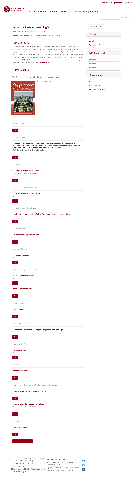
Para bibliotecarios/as (97, 89)
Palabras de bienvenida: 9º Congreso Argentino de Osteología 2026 (39, 330)
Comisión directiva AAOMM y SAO (26, 194)
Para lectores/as (95, 82)
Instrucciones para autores (88, 11)
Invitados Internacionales (23, 276)
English (91, 41)
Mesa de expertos (19, 371)
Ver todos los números (22, 441)
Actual (105, 2)
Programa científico (20, 350)
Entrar (128, 2)
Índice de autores (19, 427)
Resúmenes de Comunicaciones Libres (28, 404)
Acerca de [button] (66, 11)
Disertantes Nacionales (22, 289)
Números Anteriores (48, 11)
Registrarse (116, 2)
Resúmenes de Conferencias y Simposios (29, 391)
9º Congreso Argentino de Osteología (27, 170)
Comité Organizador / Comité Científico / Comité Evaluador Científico (41, 214)
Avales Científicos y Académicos (25, 235)
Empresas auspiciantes (21, 255)
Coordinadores (18, 309)
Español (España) (95, 45)
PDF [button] (15, 130)
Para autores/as (95, 86)
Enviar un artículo (95, 26)
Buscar (124, 18)
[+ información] (44, 62)
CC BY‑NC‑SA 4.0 (25, 60)
